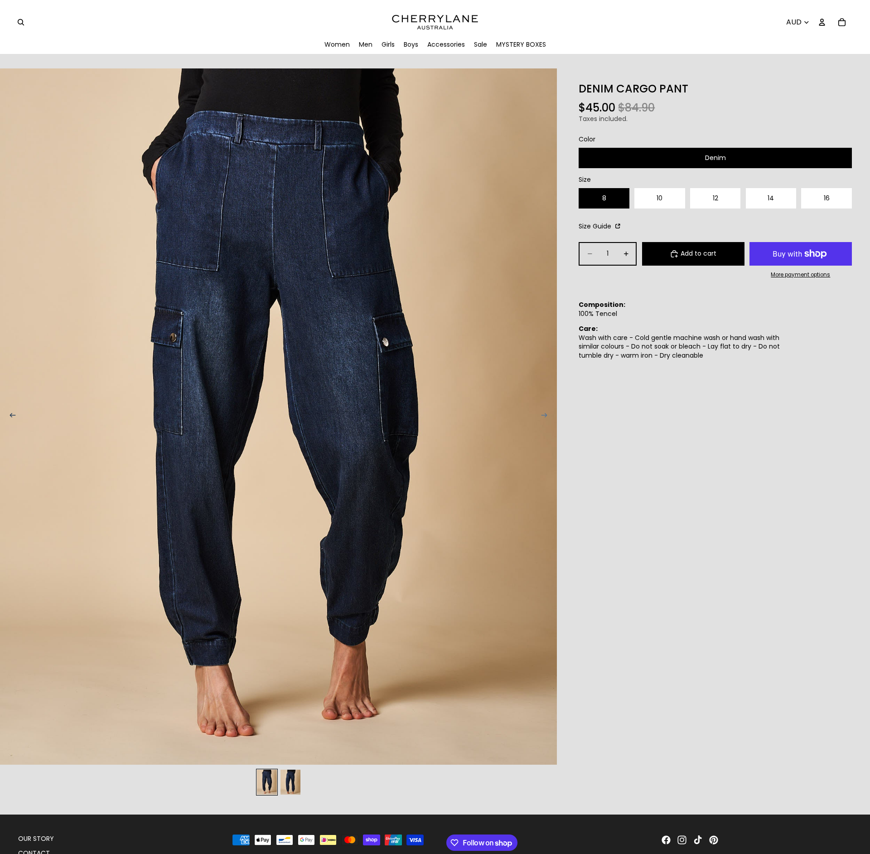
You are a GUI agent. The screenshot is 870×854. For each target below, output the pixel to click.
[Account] (822, 22)
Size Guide (596, 226)
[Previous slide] (10, 417)
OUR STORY (36, 838)
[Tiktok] (697, 840)
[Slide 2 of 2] (290, 782)
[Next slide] (547, 417)
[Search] (21, 22)
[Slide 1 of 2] (267, 782)
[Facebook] (666, 840)
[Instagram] (682, 840)
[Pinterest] (713, 840)
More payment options (800, 274)
